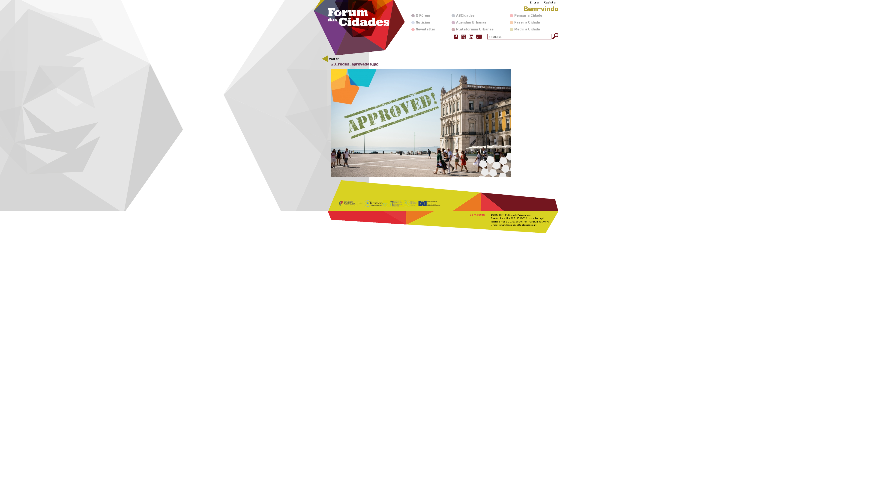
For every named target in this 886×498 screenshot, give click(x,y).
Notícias (423, 22)
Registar (550, 2)
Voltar (334, 59)
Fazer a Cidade (527, 22)
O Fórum (423, 16)
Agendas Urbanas (471, 22)
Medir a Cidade (527, 29)
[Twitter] (463, 36)
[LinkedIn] (471, 36)
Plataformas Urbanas (475, 29)
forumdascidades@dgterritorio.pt (517, 224)
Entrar (535, 2)
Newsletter (425, 29)
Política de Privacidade (518, 214)
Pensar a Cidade (528, 16)
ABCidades (465, 16)
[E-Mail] (479, 36)
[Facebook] (456, 36)
